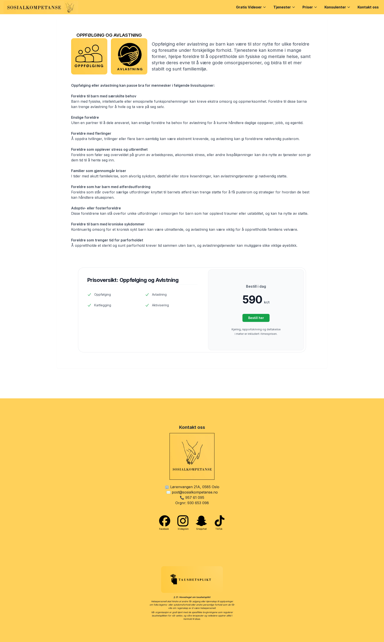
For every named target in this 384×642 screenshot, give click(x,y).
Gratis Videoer (249, 7)
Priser (307, 7)
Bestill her (256, 318)
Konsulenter (335, 7)
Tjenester (282, 7)
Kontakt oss (368, 7)
